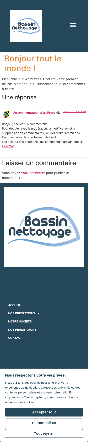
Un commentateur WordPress (34, 112)
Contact (15, 337)
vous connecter (33, 173)
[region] (44, 405)
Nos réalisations (22, 329)
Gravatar (8, 146)
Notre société (20, 321)
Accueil (14, 305)
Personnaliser (44, 423)
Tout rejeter (44, 433)
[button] (73, 25)
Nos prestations (21, 313)
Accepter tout (44, 412)
